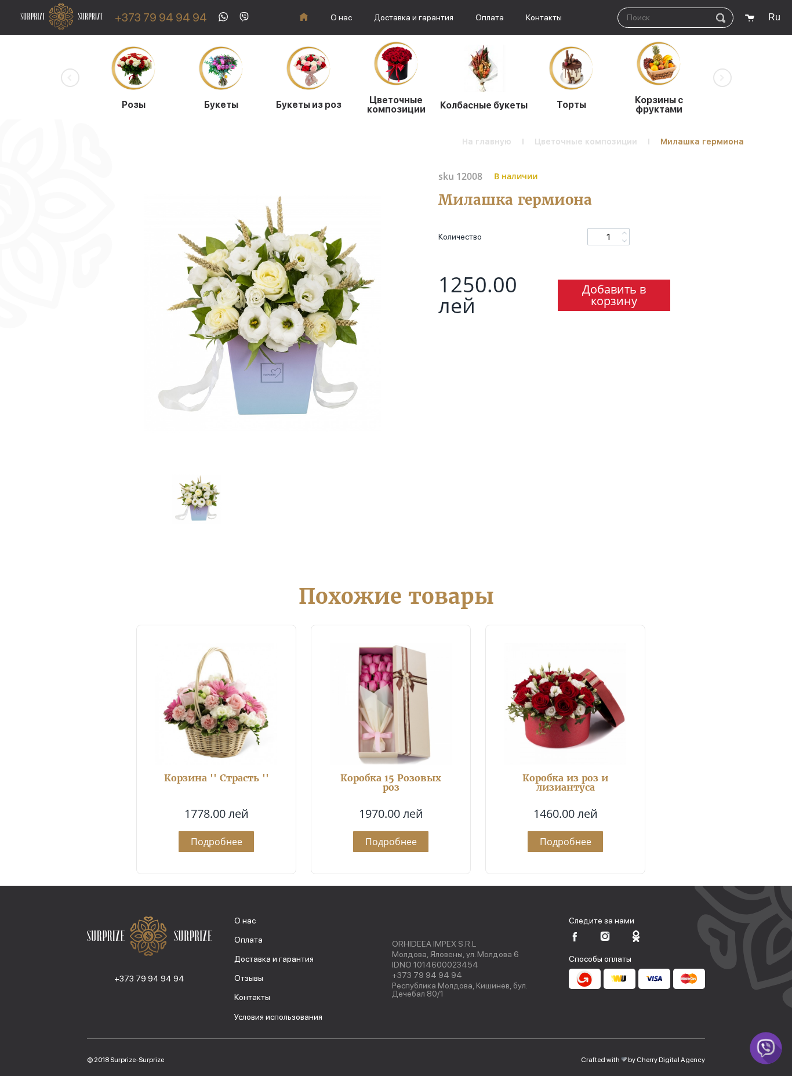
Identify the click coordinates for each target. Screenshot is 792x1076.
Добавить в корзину (614, 295)
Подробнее (216, 841)
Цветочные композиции (586, 141)
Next (722, 77)
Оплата (489, 17)
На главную (486, 141)
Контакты (544, 17)
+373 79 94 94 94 (161, 17)
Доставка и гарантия (413, 17)
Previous (70, 77)
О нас (341, 17)
